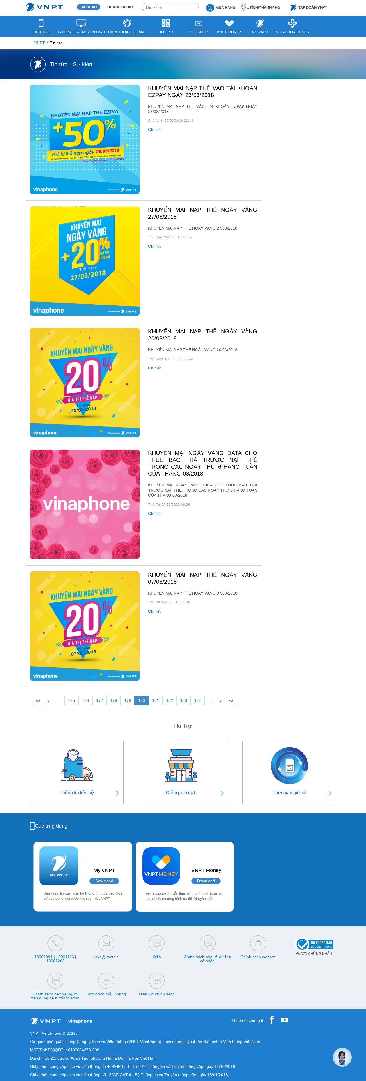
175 (71, 700)
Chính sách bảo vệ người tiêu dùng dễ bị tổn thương (55, 996)
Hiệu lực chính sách (157, 994)
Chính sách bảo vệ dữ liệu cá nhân (207, 959)
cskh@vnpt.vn (106, 957)
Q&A (157, 957)
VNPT (39, 43)
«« (38, 700)
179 (127, 700)
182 (169, 700)
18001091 (43, 957)
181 (155, 700)
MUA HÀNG (225, 7)
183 (183, 700)
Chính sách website (258, 957)
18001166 (65, 957)
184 (197, 700)
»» (231, 700)
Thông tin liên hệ (77, 792)
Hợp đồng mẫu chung (106, 994)
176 (85, 700)
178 (113, 700)
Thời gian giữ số (289, 792)
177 (99, 700)
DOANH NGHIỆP (120, 7)
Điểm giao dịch (181, 792)
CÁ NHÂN (88, 7)
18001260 (55, 961)
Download (104, 881)
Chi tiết (154, 130)
